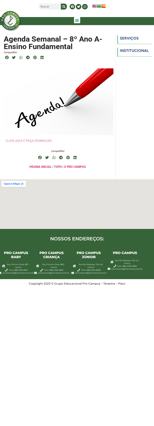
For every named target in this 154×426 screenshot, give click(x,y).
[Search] (64, 7)
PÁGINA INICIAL (40, 167)
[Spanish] (103, 7)
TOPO (58, 167)
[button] (72, 6)
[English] (94, 7)
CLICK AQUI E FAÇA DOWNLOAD (29, 141)
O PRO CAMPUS (75, 167)
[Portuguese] (99, 7)
